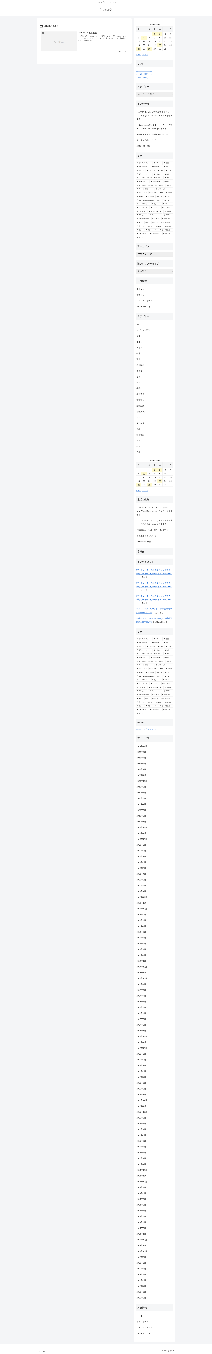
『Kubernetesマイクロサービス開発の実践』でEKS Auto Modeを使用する (154, 127)
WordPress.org (143, 306)
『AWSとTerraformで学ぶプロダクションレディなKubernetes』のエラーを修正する (154, 115)
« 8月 (138, 55)
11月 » (145, 55)
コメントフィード (144, 301)
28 (149, 49)
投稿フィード (142, 295)
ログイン (140, 289)
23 (160, 45)
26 (139, 49)
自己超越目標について (146, 140)
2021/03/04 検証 (143, 146)
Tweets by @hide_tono (146, 729)
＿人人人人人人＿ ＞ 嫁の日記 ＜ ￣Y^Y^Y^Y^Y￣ (144, 74)
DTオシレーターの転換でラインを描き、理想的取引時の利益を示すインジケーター (154, 573)
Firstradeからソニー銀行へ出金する (152, 134)
